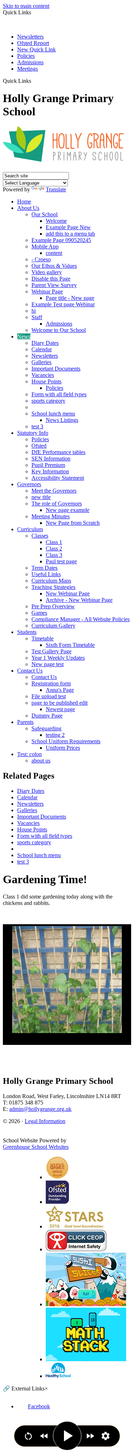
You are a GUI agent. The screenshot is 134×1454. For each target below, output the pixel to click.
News (23, 336)
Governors (29, 484)
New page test (47, 664)
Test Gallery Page (51, 651)
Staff (36, 317)
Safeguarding (46, 728)
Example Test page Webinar (63, 304)
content (54, 253)
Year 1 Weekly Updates (58, 658)
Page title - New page (70, 298)
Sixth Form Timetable (70, 645)
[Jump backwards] (44, 1436)
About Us (28, 208)
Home (24, 201)
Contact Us (30, 671)
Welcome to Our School (58, 330)
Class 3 (54, 555)
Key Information (50, 471)
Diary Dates (45, 343)
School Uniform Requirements (65, 741)
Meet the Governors (53, 491)
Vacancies (42, 375)
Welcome (56, 221)
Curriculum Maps (51, 581)
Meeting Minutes (50, 516)
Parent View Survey (54, 285)
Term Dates (44, 568)
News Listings (62, 420)
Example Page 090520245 (61, 240)
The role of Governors (56, 503)
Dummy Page (47, 716)
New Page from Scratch (73, 523)
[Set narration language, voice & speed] (106, 1436)
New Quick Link (36, 49)
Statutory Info (32, 433)
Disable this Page (50, 279)
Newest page (60, 709)
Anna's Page (60, 690)
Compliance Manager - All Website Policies (80, 619)
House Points (46, 381)
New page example (67, 510)
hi (33, 311)
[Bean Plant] (67, 979)
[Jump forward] (90, 1436)
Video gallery (46, 272)
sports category (48, 401)
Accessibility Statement (57, 478)
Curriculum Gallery (53, 626)
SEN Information (50, 459)
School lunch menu (53, 414)
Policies (26, 56)
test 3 (37, 426)
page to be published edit (59, 703)
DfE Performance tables (58, 452)
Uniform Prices (63, 748)
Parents (25, 722)
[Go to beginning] (28, 1436)
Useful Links (46, 574)
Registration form (51, 683)
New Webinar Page (68, 593)
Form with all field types (58, 394)
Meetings (27, 69)
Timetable (42, 638)
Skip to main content (26, 6)
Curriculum (30, 529)
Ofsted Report (33, 43)
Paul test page (61, 561)
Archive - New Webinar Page (79, 600)
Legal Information (45, 1121)
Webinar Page (47, 291)
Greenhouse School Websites (36, 1147)
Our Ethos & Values (54, 266)
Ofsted (38, 446)
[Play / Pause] (67, 1436)
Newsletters (30, 37)
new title (41, 497)
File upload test (48, 696)
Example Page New (68, 227)
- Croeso (41, 259)
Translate (56, 189)
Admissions (30, 62)
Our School (44, 214)
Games (39, 613)
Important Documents (55, 369)
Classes (39, 536)
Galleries (41, 362)
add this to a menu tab (70, 234)
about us (40, 761)
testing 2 (55, 735)
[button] (34, 81)
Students (26, 632)
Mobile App (45, 246)
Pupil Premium (48, 465)
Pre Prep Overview (53, 606)
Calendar (41, 349)
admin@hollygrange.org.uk (40, 1109)
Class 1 (54, 542)
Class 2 (54, 548)
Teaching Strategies (53, 587)
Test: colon (29, 754)
